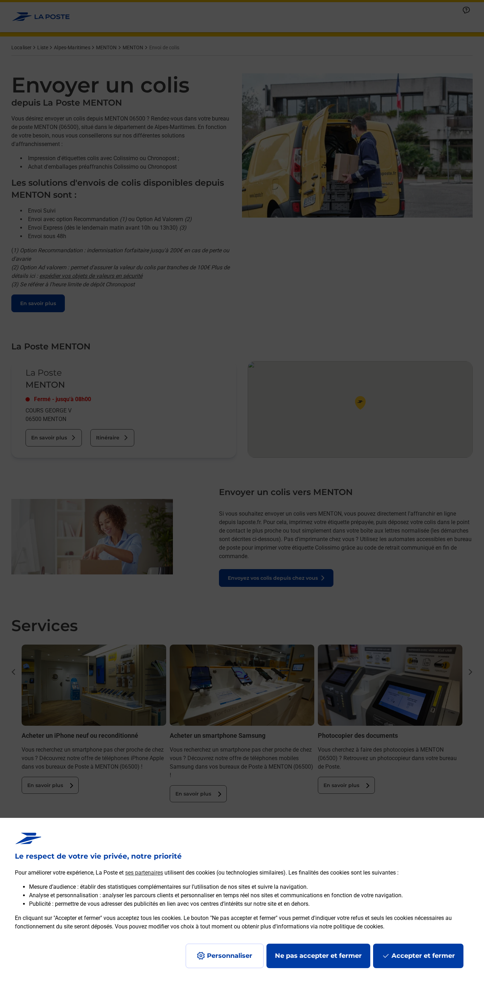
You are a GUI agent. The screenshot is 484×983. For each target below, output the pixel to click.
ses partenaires (144, 872)
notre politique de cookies (351, 926)
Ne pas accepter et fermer (318, 956)
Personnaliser (229, 956)
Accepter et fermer (423, 956)
